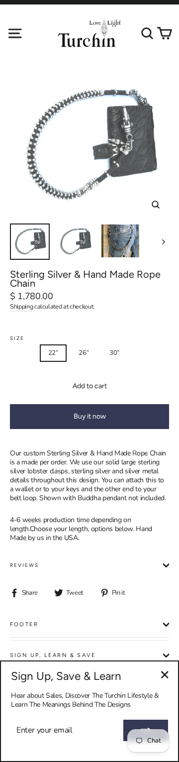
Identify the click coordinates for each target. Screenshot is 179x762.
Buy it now (90, 416)
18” (22, 352)
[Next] (163, 241)
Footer (24, 624)
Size (17, 338)
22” (53, 352)
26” (84, 352)
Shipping (21, 306)
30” (114, 352)
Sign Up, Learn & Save (53, 655)
